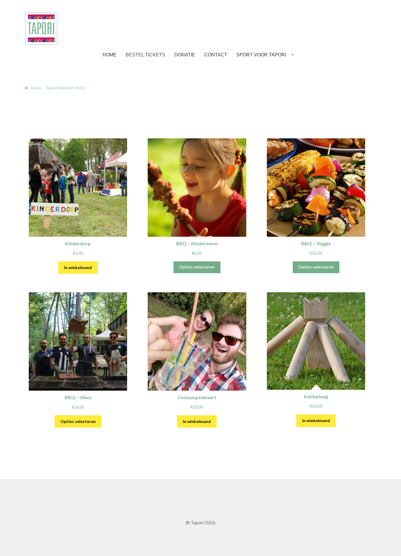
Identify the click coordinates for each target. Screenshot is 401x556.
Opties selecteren (197, 266)
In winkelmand (78, 267)
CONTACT (215, 54)
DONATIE (184, 54)
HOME (109, 54)
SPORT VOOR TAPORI (261, 54)
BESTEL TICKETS (145, 54)
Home (36, 87)
